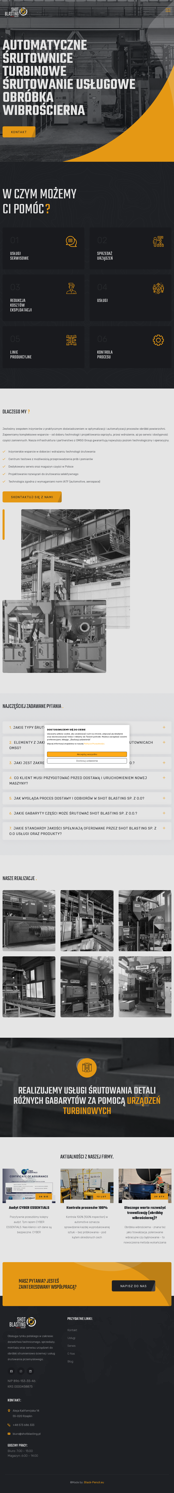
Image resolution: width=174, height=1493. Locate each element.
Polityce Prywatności (94, 743)
